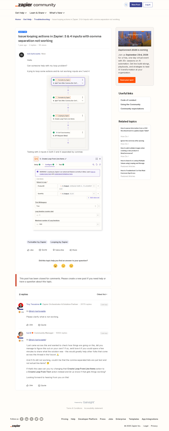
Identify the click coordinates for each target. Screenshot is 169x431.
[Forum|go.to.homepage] (36, 4)
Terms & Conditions (74, 408)
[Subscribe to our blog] (31, 419)
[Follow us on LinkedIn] (26, 419)
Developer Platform (87, 419)
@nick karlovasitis (37, 311)
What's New (55, 12)
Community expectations (132, 108)
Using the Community (130, 104)
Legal (146, 426)
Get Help (19, 12)
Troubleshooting (42, 19)
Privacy (154, 426)
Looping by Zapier (59, 242)
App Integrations (150, 419)
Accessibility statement (93, 408)
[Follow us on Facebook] (22, 419)
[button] (136, 4)
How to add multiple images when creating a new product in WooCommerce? (133, 150)
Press (103, 419)
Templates (134, 419)
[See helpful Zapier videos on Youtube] (41, 419)
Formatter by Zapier (37, 242)
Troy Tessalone (32, 304)
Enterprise (121, 419)
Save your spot (126, 80)
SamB (28, 333)
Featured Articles (128, 166)
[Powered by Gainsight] (85, 403)
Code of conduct (128, 100)
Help (73, 419)
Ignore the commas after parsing (132, 141)
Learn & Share (37, 12)
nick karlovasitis (33, 54)
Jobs (110, 419)
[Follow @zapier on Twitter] (36, 419)
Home (18, 19)
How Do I (125, 136)
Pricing (64, 419)
